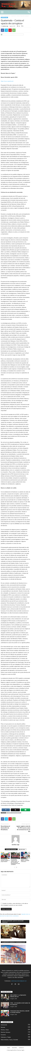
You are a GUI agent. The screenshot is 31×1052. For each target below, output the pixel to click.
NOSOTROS (14, 1047)
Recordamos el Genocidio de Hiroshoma (5, 827)
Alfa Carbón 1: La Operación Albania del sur (18, 995)
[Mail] (18, 984)
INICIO (8, 1047)
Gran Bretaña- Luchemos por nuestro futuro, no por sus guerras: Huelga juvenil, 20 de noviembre (15, 862)
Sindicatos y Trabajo (6, 1037)
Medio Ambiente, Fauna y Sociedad (9, 1039)
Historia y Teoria (5, 1029)
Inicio (2, 15)
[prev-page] (14, 867)
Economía (23, 858)
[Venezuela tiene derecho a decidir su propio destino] (5, 855)
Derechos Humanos (5, 1032)
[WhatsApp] (14, 30)
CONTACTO (21, 1047)
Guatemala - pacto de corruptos (14, 812)
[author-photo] (15, 839)
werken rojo (5, 26)
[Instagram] (15, 984)
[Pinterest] (10, 30)
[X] (6, 30)
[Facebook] (2, 30)
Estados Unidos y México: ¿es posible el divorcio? (25, 860)
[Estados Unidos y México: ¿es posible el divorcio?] (25, 855)
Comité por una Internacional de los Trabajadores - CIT (15, 858)
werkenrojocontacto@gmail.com (19, 981)
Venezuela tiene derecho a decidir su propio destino (5, 860)
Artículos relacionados (11, 849)
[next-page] (16, 867)
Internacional (7, 15)
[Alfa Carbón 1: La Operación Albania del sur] (5, 997)
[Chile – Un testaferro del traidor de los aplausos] (5, 1005)
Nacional (3, 1027)
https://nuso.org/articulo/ (7, 81)
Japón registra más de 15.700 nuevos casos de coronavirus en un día (23, 828)
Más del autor (22, 849)
